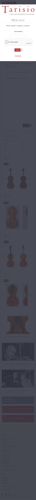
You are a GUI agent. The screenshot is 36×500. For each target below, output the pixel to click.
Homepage (18, 56)
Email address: (18, 31)
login (20, 26)
